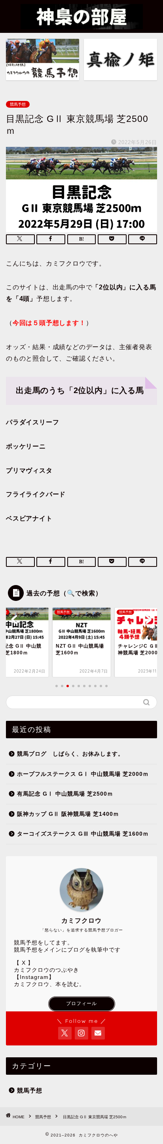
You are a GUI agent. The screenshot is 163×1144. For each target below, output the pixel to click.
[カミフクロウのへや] (82, 24)
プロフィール (81, 1003)
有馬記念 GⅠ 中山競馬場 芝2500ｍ (65, 794)
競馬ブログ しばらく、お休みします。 (70, 754)
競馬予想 (18, 104)
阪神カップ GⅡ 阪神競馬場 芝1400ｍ (68, 814)
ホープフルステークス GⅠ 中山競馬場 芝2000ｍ (83, 774)
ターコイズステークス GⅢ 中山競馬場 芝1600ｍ (83, 834)
